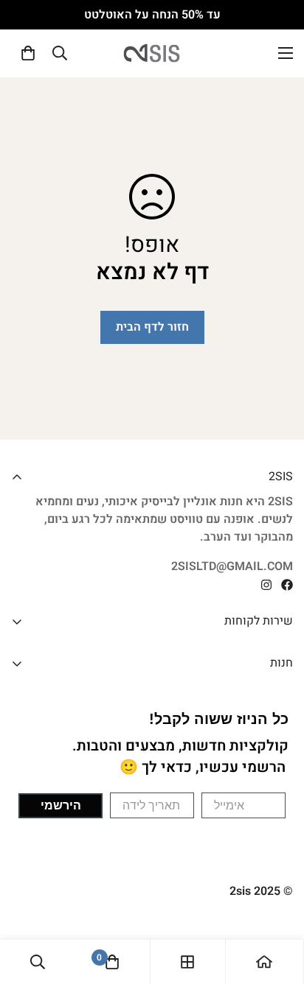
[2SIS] (152, 53)
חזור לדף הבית (152, 327)
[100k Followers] (266, 585)
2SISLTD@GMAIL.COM (232, 566)
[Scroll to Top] (26, 906)
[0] (28, 53)
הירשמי (61, 805)
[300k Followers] (287, 585)
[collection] (187, 962)
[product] (264, 962)
